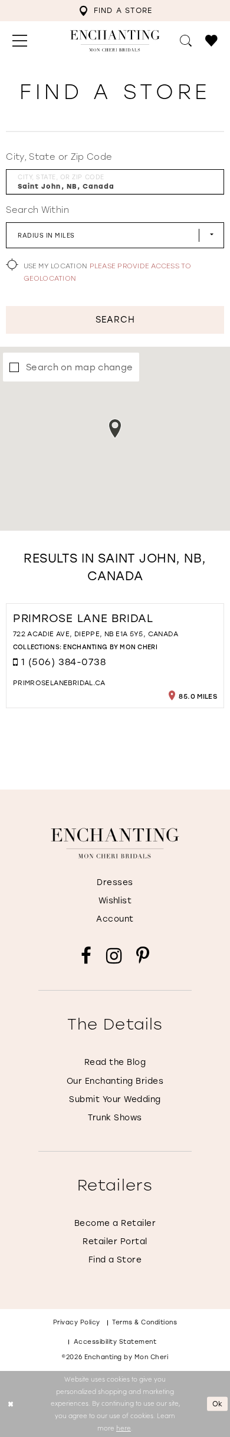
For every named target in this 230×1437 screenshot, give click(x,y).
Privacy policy (76, 1322)
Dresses (115, 882)
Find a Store (115, 1259)
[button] (20, 40)
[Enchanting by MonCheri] (115, 843)
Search (116, 319)
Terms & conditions (144, 1322)
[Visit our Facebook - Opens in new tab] (86, 956)
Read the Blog (115, 1062)
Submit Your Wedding (114, 1099)
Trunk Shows (115, 1117)
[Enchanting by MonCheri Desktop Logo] (114, 41)
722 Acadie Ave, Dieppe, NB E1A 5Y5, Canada (95, 633)
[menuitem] (115, 10)
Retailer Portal (115, 1241)
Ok (218, 1403)
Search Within (37, 209)
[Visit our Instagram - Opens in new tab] (114, 956)
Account (114, 918)
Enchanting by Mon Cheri (110, 647)
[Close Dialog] (10, 1403)
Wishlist (115, 900)
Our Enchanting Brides (115, 1081)
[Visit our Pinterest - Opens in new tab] (142, 956)
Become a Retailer (115, 1223)
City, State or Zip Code (59, 156)
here (123, 1427)
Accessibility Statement (115, 1341)
